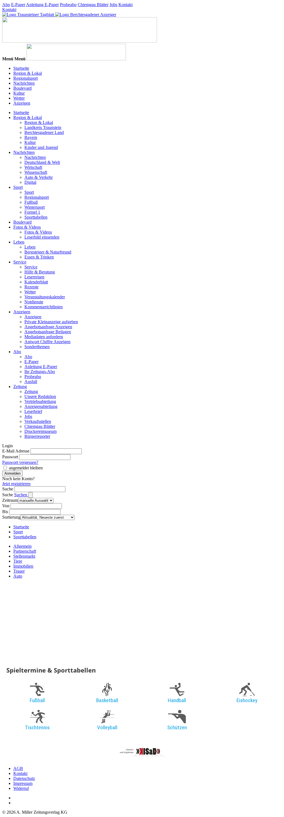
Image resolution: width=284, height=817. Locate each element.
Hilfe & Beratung (39, 272)
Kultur (19, 93)
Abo (6, 4)
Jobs (113, 4)
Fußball (31, 202)
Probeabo (68, 4)
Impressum (22, 783)
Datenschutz (24, 778)
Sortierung (11, 517)
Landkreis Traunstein (42, 127)
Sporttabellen (35, 217)
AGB (18, 768)
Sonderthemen (37, 346)
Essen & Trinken (39, 257)
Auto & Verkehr (38, 177)
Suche (7, 489)
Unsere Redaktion (40, 396)
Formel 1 (32, 212)
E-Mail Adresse (15, 451)
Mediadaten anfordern (43, 336)
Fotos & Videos (27, 227)
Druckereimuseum (40, 431)
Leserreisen (34, 277)
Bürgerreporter (37, 436)
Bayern (30, 137)
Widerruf (21, 788)
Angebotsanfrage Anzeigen (48, 326)
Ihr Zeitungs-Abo (39, 371)
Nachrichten (24, 83)
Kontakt (125, 4)
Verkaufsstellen (37, 421)
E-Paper (18, 4)
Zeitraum (10, 500)
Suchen (21, 494)
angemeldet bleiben (26, 468)
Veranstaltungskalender (44, 296)
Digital (30, 182)
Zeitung (20, 386)
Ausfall (30, 381)
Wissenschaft (35, 172)
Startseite (21, 68)
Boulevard (22, 88)
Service (19, 262)
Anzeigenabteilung (40, 406)
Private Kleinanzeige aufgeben (51, 321)
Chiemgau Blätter (93, 4)
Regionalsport (25, 78)
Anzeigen (21, 103)
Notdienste (33, 301)
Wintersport (34, 207)
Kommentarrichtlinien (43, 306)
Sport (18, 187)
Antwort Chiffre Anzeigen (47, 341)
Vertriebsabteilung (40, 401)
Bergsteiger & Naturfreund (47, 252)
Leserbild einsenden (41, 237)
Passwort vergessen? (20, 462)
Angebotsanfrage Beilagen (47, 331)
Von (5, 505)
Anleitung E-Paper (42, 4)
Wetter (19, 98)
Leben (18, 242)
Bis (5, 511)
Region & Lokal (27, 73)
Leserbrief (33, 411)
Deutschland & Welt (42, 162)
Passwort (10, 456)
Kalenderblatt (36, 282)
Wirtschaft (33, 167)
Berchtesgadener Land (44, 132)
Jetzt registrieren (16, 483)
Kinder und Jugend (41, 147)
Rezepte (31, 287)
